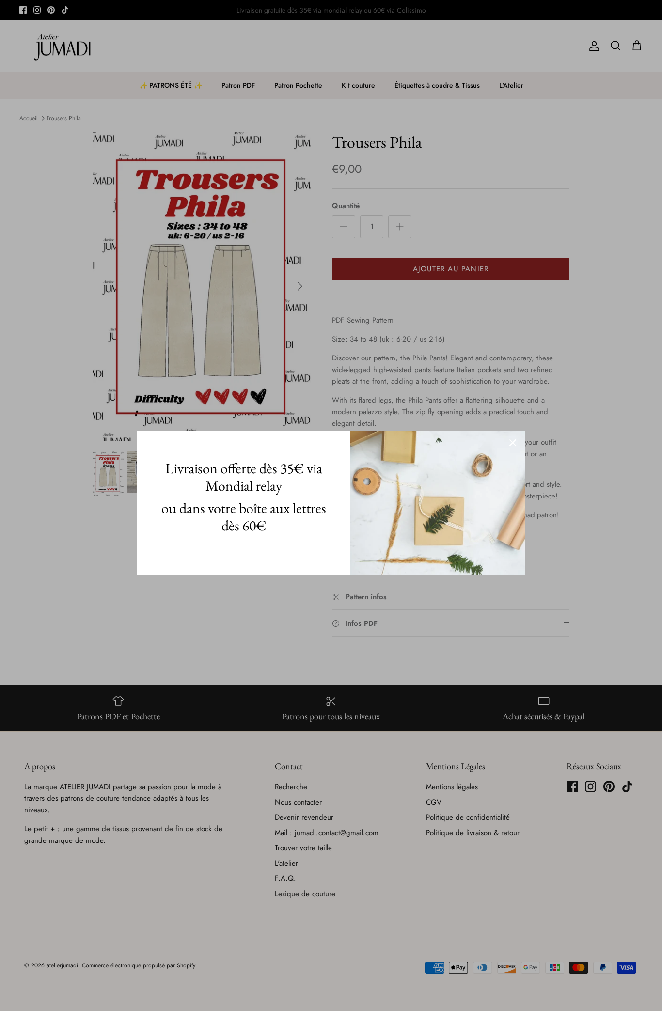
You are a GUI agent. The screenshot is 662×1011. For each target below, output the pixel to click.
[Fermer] (512, 442)
